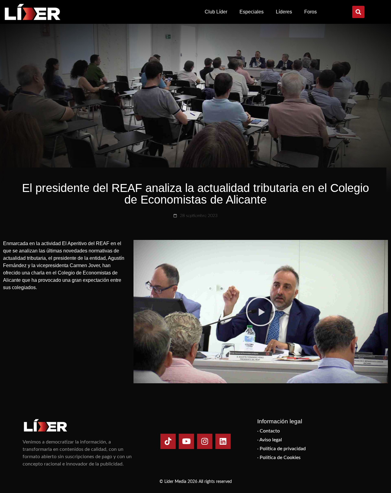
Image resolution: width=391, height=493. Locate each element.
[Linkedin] (223, 441)
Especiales (251, 11)
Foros (310, 11)
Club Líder (216, 11)
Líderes (284, 11)
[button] (358, 12)
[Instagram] (204, 441)
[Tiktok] (168, 441)
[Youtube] (186, 441)
